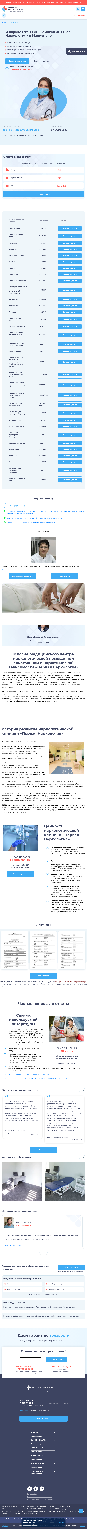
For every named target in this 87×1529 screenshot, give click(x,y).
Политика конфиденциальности (40, 1500)
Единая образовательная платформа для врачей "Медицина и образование (38, 1079)
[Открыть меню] (83, 9)
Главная (4, 22)
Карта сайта (32, 1494)
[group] (22, 1181)
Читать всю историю (12, 1245)
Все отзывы (43, 1150)
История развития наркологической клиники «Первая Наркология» (35, 518)
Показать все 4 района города (42, 1294)
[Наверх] (81, 1511)
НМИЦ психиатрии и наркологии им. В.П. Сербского (29, 1074)
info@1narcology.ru (61, 1367)
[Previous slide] (78, 1157)
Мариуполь (24, 1411)
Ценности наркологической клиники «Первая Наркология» (31, 523)
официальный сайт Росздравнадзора (70, 982)
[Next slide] (83, 1090)
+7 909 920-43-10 (24, 1369)
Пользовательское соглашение (39, 1497)
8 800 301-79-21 (71, 1268)
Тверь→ (82, 1526)
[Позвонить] (78, 9)
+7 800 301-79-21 (78, 15)
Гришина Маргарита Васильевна (20, 130)
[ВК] (35, 1488)
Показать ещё (36, 1436)
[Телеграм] (29, 1488)
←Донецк (5, 1526)
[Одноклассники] (42, 1488)
